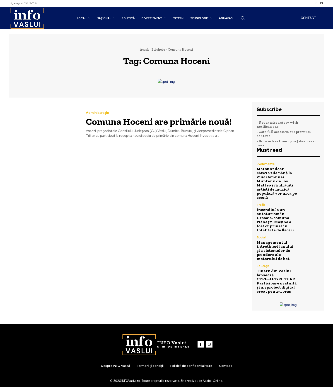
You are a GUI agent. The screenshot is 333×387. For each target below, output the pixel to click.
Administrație (97, 113)
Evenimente (266, 163)
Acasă (144, 49)
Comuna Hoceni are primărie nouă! (159, 121)
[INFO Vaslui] (27, 18)
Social (261, 237)
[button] (243, 18)
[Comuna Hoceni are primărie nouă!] (44, 124)
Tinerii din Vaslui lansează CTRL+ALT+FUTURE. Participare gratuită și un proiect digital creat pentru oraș (277, 281)
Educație (263, 266)
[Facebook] (316, 3)
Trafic (261, 204)
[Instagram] (321, 3)
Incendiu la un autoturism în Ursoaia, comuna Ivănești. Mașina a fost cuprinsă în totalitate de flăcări (275, 220)
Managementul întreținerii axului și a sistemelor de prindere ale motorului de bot (275, 250)
